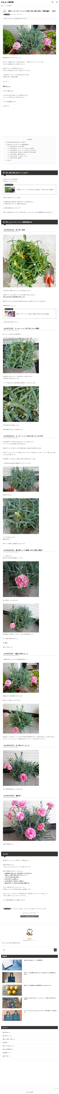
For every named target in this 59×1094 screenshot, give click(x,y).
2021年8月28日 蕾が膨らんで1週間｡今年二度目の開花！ (23, 152)
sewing (7, 1032)
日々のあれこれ (9, 1045)
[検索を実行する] (55, 949)
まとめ (9, 160)
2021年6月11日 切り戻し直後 (17, 146)
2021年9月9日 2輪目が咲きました (18, 154)
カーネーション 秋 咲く (41, 908)
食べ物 (6, 1056)
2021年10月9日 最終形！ (16, 158)
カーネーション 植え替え (29, 908)
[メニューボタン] (57, 2)
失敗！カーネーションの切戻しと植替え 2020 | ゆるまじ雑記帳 (32, 314)
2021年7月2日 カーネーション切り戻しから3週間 (22, 148)
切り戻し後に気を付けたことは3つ (16, 142)
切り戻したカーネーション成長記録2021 (18, 144)
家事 (6, 1042)
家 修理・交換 (9, 1039)
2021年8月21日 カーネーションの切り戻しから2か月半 (23, 150)
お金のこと (8, 1035)
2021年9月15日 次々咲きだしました (18, 156)
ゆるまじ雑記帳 (7, 2)
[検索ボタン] (52, 2)
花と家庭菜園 (7, 14)
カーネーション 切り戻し (18, 908)
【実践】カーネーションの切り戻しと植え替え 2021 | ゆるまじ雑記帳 (34, 189)
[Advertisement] (29, 122)
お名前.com (6, 106)
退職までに (8, 1052)
